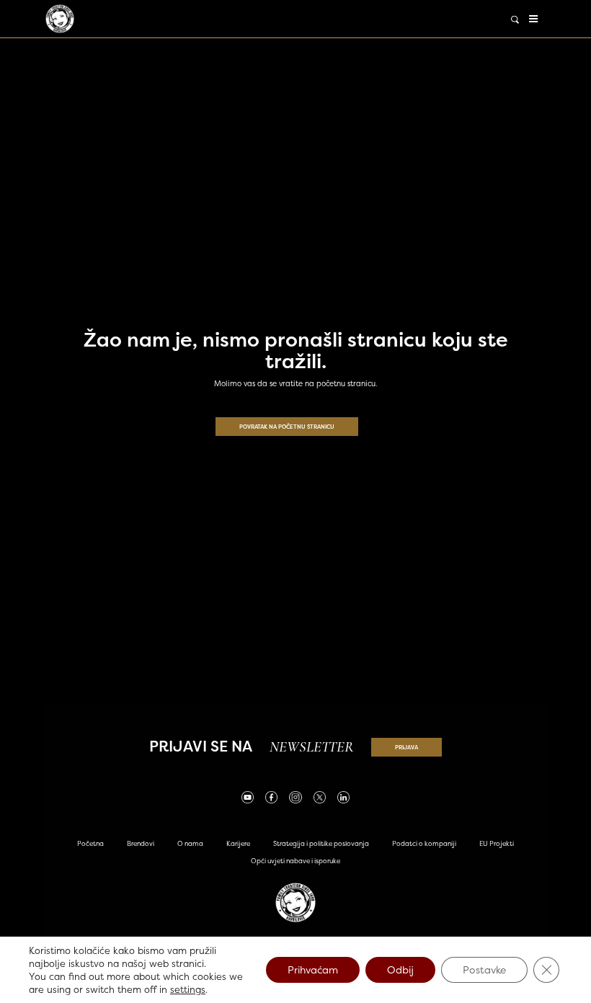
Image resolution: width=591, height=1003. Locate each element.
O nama (190, 843)
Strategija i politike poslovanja (321, 843)
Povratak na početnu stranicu (286, 426)
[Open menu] (533, 19)
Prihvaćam (313, 969)
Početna (90, 843)
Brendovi (140, 843)
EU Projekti (496, 843)
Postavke (484, 969)
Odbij (400, 969)
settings (187, 989)
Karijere (238, 843)
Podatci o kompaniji (424, 843)
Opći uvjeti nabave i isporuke (295, 860)
